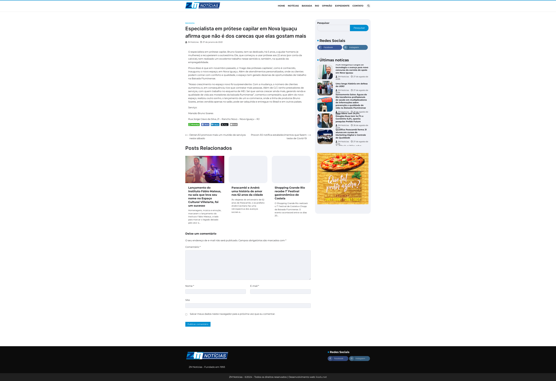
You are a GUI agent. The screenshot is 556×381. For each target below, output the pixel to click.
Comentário (193, 247)
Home (281, 5)
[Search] (368, 6)
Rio (317, 5)
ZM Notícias (193, 42)
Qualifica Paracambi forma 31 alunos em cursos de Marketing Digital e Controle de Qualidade (351, 133)
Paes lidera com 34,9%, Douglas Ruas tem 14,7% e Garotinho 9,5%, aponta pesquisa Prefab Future (349, 117)
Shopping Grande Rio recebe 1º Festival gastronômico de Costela (290, 193)
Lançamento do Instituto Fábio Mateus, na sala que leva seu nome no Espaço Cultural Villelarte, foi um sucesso (204, 196)
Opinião (327, 5)
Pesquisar (323, 23)
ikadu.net (321, 377)
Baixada (307, 5)
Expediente (342, 5)
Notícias (293, 5)
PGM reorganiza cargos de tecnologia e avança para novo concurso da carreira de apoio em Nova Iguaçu (352, 68)
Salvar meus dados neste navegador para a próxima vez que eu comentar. (232, 314)
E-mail (254, 286)
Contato (357, 5)
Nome (189, 286)
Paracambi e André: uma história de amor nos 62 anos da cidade (247, 191)
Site (187, 300)
